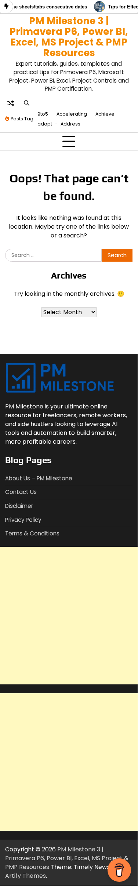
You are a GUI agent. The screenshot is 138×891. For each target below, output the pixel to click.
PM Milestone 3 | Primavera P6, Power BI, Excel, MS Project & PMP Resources (69, 36)
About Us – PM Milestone (38, 478)
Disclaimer (19, 506)
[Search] (26, 103)
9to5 (42, 114)
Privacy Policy (23, 520)
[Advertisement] (69, 615)
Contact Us (21, 492)
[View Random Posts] (10, 103)
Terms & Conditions (32, 533)
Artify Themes (25, 876)
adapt (44, 124)
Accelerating (72, 114)
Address (70, 124)
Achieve (105, 114)
